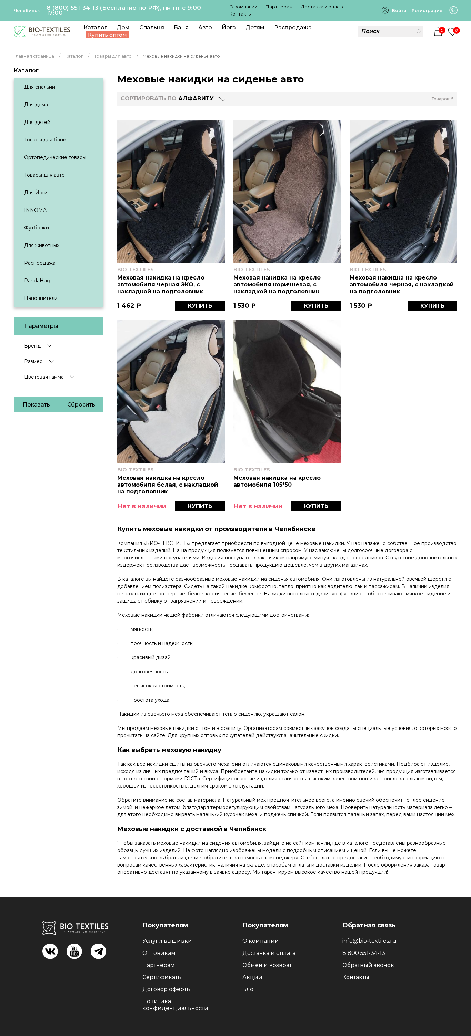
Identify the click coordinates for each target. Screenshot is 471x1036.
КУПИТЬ (200, 306)
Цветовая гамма (44, 377)
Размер (33, 361)
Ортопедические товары (55, 157)
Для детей (37, 122)
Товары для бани (45, 140)
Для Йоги (36, 192)
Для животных (41, 245)
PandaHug (37, 280)
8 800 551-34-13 (363, 953)
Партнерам (279, 6)
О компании (243, 6)
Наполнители (41, 298)
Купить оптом (107, 34)
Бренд (32, 346)
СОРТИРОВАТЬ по (167, 98)
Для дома (36, 104)
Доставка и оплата (323, 6)
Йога (229, 27)
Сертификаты (162, 977)
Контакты (240, 14)
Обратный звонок (368, 965)
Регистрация (427, 10)
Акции (252, 977)
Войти (399, 10)
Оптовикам (159, 953)
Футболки (36, 228)
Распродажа (293, 27)
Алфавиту (196, 98)
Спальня (151, 27)
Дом (123, 27)
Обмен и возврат (267, 965)
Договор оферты (166, 989)
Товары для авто (44, 175)
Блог (249, 989)
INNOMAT (36, 210)
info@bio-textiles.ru (369, 941)
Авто (205, 27)
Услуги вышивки (167, 941)
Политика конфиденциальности (175, 1004)
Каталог (95, 27)
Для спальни (39, 87)
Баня (181, 27)
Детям (254, 27)
